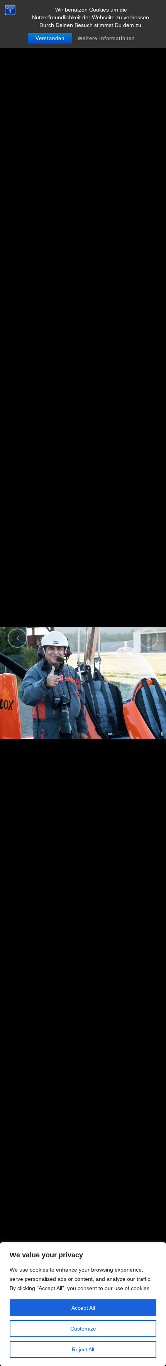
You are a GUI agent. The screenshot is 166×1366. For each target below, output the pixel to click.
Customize (83, 1329)
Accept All (83, 1308)
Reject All (83, 1349)
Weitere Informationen (106, 38)
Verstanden (50, 38)
